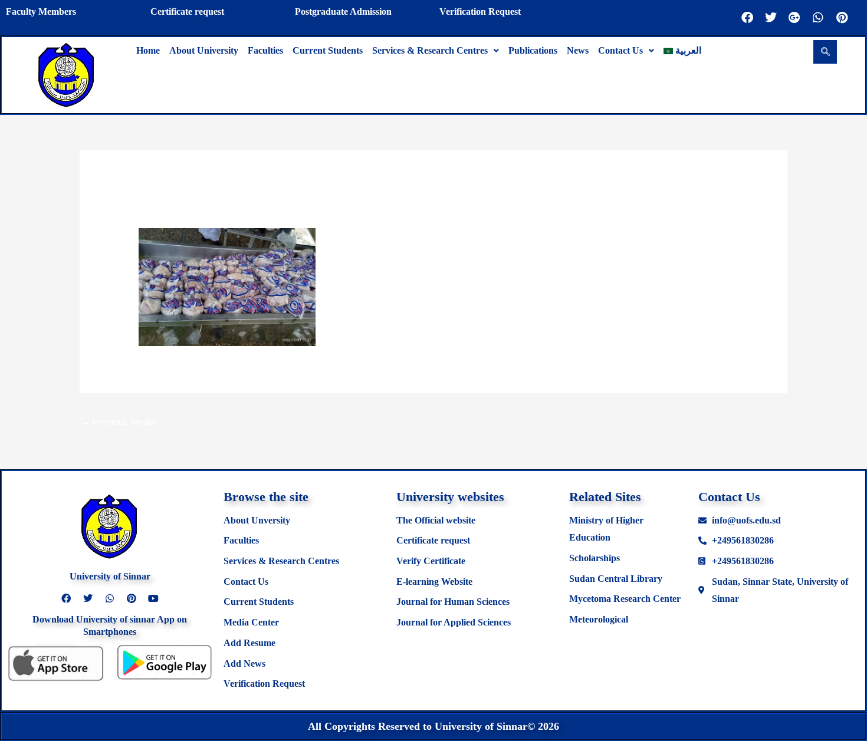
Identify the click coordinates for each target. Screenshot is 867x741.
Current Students (328, 50)
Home (148, 50)
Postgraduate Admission (343, 11)
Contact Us (620, 50)
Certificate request (187, 11)
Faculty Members (41, 11)
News (578, 50)
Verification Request (480, 11)
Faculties (265, 50)
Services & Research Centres (430, 50)
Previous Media (118, 421)
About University (203, 50)
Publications (532, 50)
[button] (435, 50)
